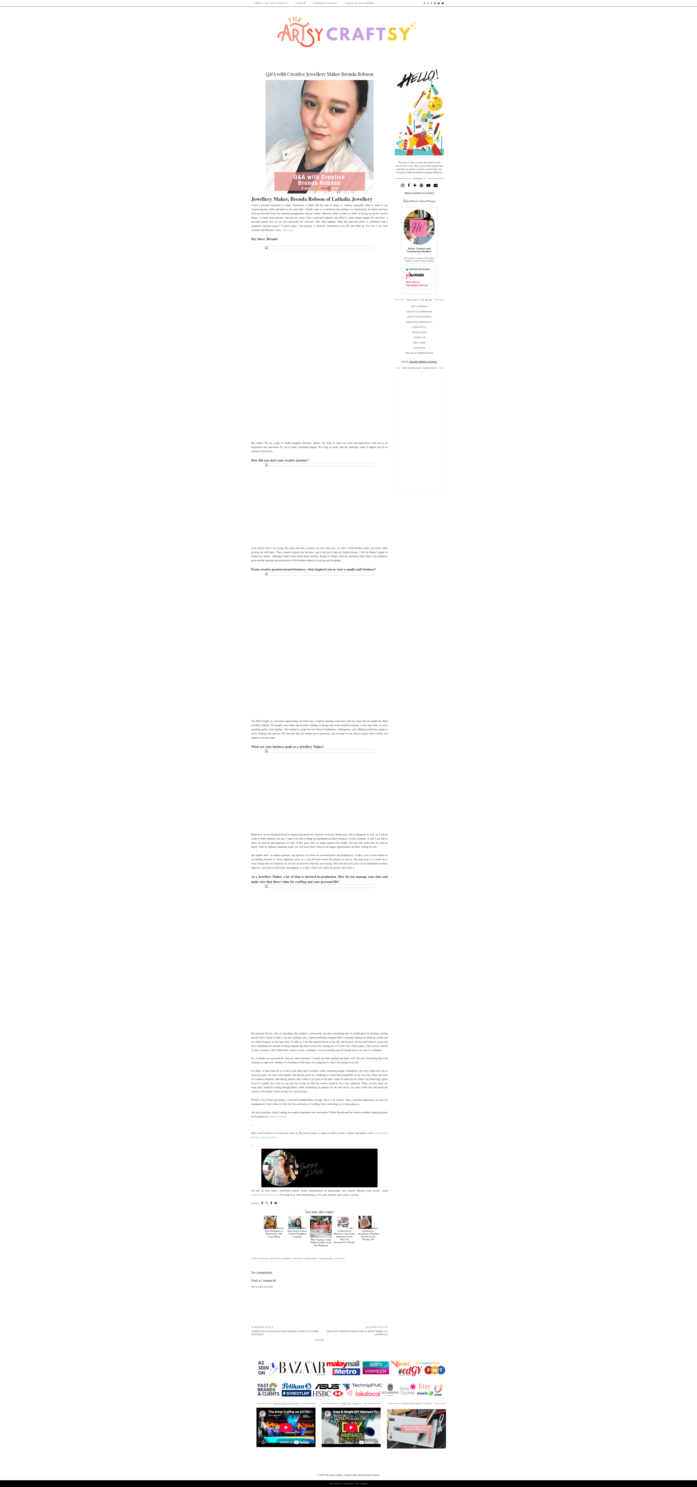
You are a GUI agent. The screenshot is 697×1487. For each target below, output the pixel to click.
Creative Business (281, 1258)
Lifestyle (339, 1258)
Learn (299, 3)
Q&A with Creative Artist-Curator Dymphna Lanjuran (297, 1232)
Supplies (419, 348)
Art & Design (260, 1258)
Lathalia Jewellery (277, 1116)
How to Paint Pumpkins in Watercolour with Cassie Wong (274, 1232)
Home (319, 1339)
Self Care (419, 342)
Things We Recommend (359, 3)
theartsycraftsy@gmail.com (265, 1194)
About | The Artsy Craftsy (271, 3)
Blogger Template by (348, 1483)
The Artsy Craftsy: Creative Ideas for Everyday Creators (352, 1474)
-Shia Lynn (287, 230)
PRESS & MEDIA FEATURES (419, 193)
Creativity (419, 327)
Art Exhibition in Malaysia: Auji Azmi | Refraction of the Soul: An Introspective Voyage (344, 1235)
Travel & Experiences (419, 353)
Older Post (357, 1331)
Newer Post (285, 1331)
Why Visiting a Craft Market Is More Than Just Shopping (321, 1242)
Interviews (325, 1258)
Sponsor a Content (325, 3)
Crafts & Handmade (419, 311)
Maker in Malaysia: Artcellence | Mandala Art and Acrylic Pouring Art (368, 1233)
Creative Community (305, 1258)
